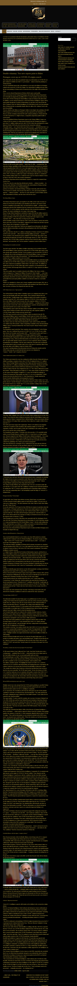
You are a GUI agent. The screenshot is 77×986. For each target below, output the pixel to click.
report (13, 308)
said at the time (7, 297)
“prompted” (22, 604)
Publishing (34, 31)
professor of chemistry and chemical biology (14, 188)
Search (60, 37)
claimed (17, 803)
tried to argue (16, 855)
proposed (17, 887)
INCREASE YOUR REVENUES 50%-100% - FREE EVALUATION (9, 25)
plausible (36, 936)
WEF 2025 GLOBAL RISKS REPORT (22, 25)
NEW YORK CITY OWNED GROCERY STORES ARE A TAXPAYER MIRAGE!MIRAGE (66, 48)
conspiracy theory (18, 361)
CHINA (15, 970)
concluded (39, 164)
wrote (20, 415)
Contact (57, 31)
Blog (52, 31)
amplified (5, 439)
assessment (24, 810)
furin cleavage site (13, 889)
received (34, 632)
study (15, 840)
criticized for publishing (9, 441)
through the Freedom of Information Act (20, 102)
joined (31, 784)
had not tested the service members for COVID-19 (25, 130)
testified (12, 938)
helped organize (11, 844)
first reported (30, 112)
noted (32, 840)
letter (29, 790)
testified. (31, 773)
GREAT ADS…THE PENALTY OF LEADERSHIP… (11, 976)
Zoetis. (4, 567)
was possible (7, 608)
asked (40, 499)
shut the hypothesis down (28, 610)
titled (42, 619)
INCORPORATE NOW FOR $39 (40, 25)
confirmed (28, 443)
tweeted (46, 368)
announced (40, 913)
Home (4, 31)
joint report (23, 336)
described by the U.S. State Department (23, 376)
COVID (19, 970)
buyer (20, 31)
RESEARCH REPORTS (48, 25)
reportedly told (31, 518)
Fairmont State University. (21, 563)
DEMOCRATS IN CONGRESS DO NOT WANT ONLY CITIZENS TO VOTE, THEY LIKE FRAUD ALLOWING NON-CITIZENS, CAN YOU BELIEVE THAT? (37, 978)
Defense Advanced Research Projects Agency (14, 572)
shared (7, 366)
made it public (33, 660)
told (41, 275)
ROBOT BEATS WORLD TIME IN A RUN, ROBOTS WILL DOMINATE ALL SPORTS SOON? (66, 63)
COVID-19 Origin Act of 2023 (14, 964)
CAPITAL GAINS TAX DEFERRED (31, 25)
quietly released (22, 271)
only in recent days (8, 95)
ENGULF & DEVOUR (55, 25)
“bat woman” (23, 173)
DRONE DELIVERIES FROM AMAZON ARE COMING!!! (66, 68)
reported (8, 690)
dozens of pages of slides (41, 538)
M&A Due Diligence (44, 31)
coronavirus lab (27, 89)
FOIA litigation (13, 542)
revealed (7, 891)
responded (23, 484)
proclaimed (18, 325)
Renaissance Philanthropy (13, 574)
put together (23, 201)
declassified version (8, 822)
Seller (15, 31)
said (46, 220)
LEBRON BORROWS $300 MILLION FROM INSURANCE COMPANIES (66, 58)
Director (28, 561)
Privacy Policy (45, 985)
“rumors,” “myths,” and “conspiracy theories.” (15, 352)
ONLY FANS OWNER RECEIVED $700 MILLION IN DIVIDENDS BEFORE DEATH (66, 54)
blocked (44, 955)
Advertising (26, 31)
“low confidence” (24, 486)
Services (9, 31)
